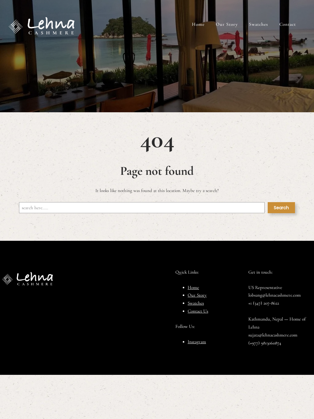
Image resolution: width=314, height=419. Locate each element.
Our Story (197, 295)
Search (281, 208)
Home (193, 287)
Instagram (197, 341)
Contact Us (198, 311)
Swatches (196, 303)
